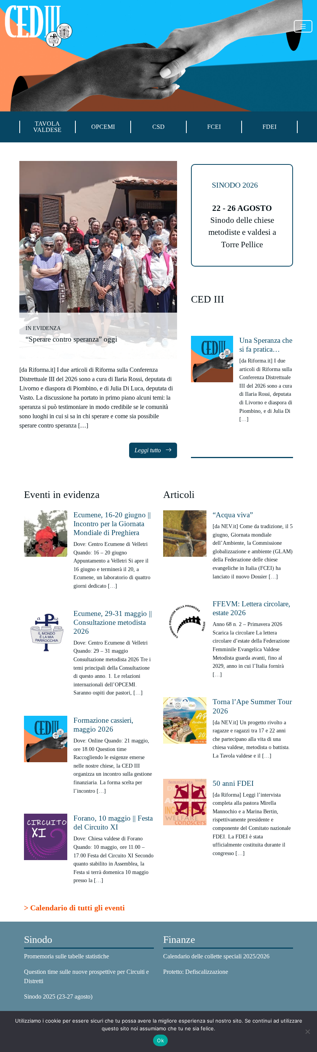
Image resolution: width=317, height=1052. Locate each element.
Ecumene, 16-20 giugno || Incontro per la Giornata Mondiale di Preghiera (112, 524)
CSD (158, 127)
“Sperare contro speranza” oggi (71, 339)
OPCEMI (103, 127)
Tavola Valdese (47, 127)
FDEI (269, 127)
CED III (207, 299)
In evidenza (43, 328)
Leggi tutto (148, 450)
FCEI (214, 127)
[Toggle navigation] (303, 26)
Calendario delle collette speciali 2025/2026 (216, 956)
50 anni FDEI (233, 783)
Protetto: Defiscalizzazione (195, 971)
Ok (160, 1040)
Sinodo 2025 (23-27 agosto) (58, 996)
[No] (307, 1031)
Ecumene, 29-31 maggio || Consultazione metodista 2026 (112, 622)
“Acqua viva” (233, 515)
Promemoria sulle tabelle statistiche (66, 956)
